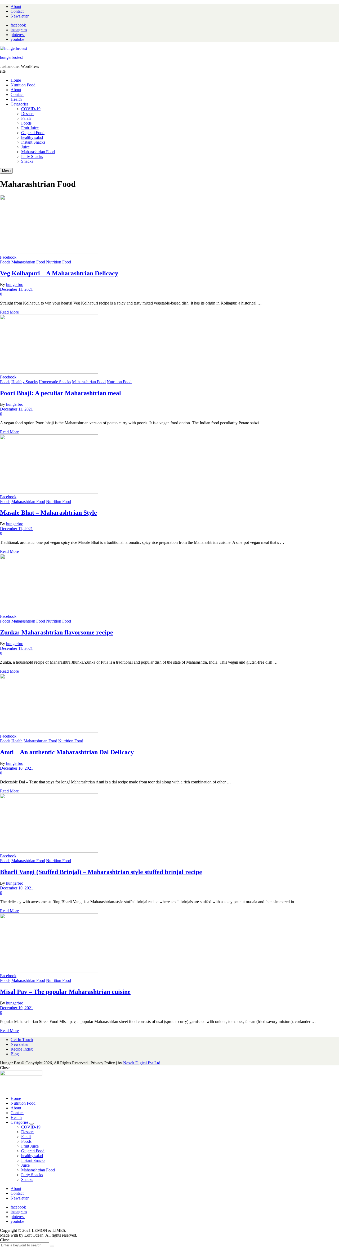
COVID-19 (31, 1127)
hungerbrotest (11, 57)
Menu (6, 171)
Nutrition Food (23, 85)
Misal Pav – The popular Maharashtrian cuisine (65, 991)
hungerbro (14, 284)
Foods (5, 262)
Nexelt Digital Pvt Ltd (141, 1063)
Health (16, 99)
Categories (19, 104)
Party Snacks (32, 1174)
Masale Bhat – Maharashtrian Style (48, 512)
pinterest (18, 34)
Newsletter (20, 16)
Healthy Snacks (24, 382)
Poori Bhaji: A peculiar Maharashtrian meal (60, 393)
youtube (17, 39)
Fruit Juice (30, 1146)
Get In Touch (22, 1039)
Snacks (27, 1179)
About (16, 6)
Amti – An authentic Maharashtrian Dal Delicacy (67, 752)
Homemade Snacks (55, 382)
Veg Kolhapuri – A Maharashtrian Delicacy (59, 273)
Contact (17, 11)
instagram (19, 30)
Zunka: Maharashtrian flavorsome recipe (56, 632)
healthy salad (32, 1155)
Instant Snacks (33, 1160)
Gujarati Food (32, 1151)
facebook (18, 25)
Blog (15, 1054)
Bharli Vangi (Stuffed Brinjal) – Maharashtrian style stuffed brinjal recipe (101, 871)
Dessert (27, 1132)
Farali (26, 1136)
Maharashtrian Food (28, 262)
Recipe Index (22, 1049)
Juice (25, 1165)
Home (16, 80)
